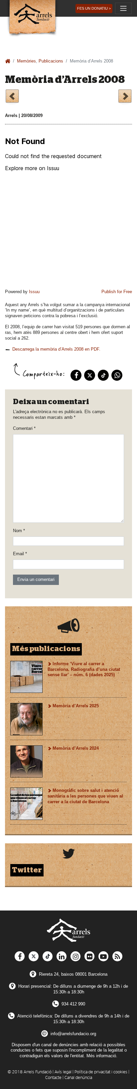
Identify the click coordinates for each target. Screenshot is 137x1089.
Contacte (53, 1078)
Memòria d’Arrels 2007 (12, 97)
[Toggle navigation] (123, 8)
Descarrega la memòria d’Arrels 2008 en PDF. (56, 349)
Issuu (34, 291)
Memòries (26, 61)
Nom (19, 530)
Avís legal (63, 1072)
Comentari (24, 428)
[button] (93, 8)
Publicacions (51, 61)
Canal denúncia (78, 1078)
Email (20, 553)
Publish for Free (116, 291)
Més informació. (101, 1055)
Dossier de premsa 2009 (125, 97)
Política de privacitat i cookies (100, 1072)
